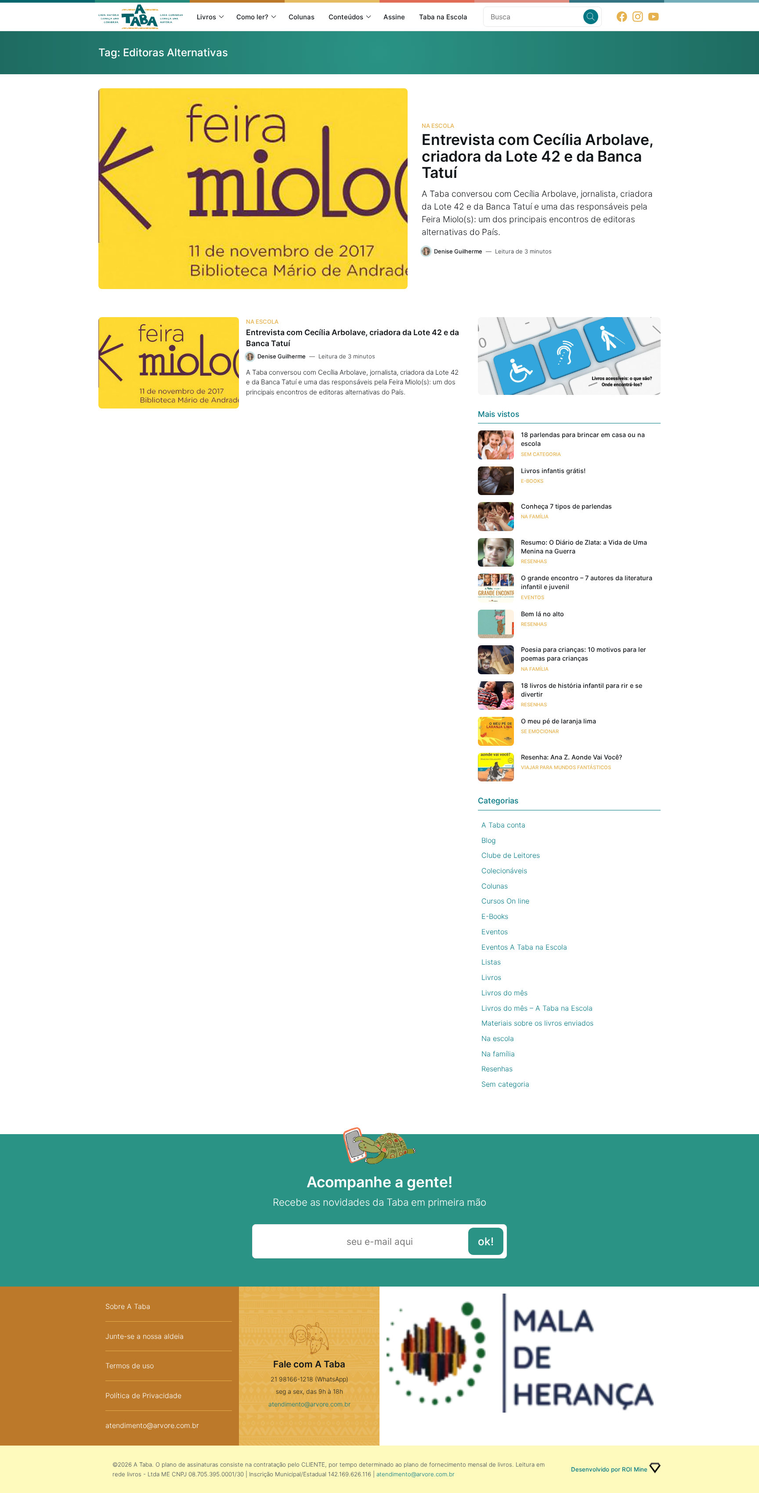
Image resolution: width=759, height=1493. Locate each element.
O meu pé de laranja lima (558, 721)
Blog (488, 840)
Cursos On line (505, 901)
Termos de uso (129, 1365)
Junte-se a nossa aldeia (144, 1336)
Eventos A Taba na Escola (524, 947)
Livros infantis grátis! (553, 470)
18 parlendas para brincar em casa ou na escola (583, 439)
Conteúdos (346, 17)
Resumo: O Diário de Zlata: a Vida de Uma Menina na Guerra (584, 547)
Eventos (532, 597)
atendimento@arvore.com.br (152, 1425)
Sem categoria (541, 454)
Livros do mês (504, 992)
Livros (206, 17)
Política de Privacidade (143, 1395)
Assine (394, 17)
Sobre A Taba (127, 1306)
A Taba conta (503, 825)
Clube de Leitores (510, 855)
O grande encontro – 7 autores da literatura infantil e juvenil (586, 582)
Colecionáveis (504, 870)
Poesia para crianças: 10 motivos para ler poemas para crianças (583, 654)
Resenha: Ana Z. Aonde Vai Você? (571, 757)
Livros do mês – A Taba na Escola (537, 1008)
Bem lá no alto (542, 614)
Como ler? (252, 17)
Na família (535, 516)
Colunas (301, 17)
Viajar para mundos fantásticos (566, 767)
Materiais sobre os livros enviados (537, 1023)
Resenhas (534, 561)
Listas (491, 962)
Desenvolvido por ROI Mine (609, 1469)
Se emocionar (540, 731)
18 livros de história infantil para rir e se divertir (581, 690)
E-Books (532, 481)
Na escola (438, 125)
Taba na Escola (443, 17)
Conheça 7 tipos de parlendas (566, 506)
